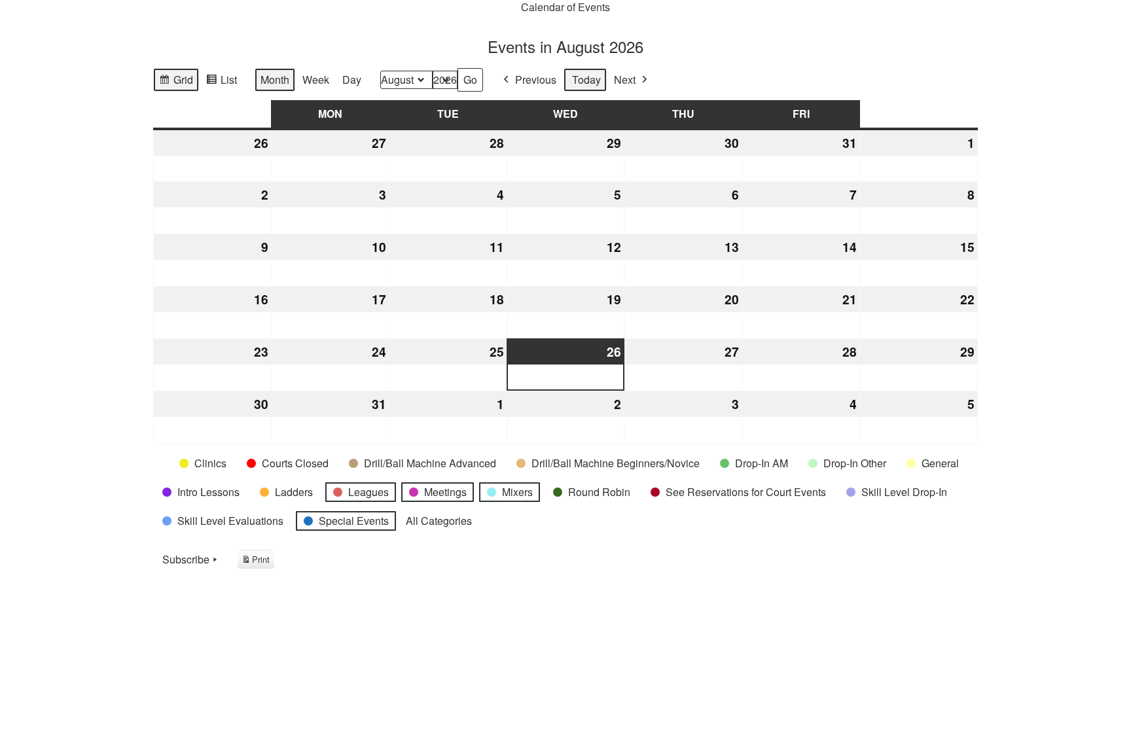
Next (625, 79)
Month (274, 79)
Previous (535, 79)
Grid (175, 82)
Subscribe (185, 559)
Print (256, 561)
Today (586, 79)
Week (315, 79)
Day (351, 79)
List (221, 82)
